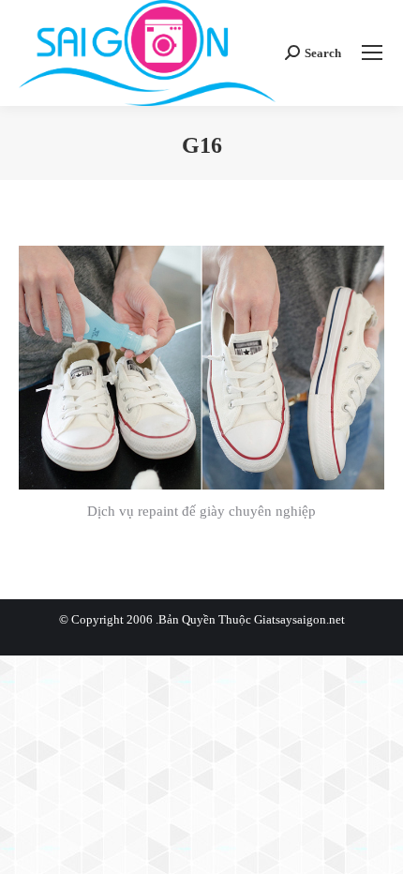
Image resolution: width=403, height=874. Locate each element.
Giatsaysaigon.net (299, 619)
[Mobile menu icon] (372, 52)
